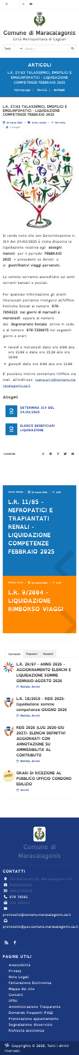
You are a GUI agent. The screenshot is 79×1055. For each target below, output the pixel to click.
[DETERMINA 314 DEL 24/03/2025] (11, 411)
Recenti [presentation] (48, 653)
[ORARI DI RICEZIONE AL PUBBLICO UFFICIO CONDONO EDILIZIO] (9, 776)
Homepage (22, 89)
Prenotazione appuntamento (33, 1018)
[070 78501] (23, 4)
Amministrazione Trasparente (35, 1007)
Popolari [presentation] (31, 653)
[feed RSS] (6, 942)
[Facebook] (58, 454)
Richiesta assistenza (26, 1030)
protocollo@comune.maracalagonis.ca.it (37, 914)
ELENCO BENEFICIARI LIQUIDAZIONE (37, 428)
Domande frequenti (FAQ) (31, 1012)
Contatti (16, 995)
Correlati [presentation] (14, 654)
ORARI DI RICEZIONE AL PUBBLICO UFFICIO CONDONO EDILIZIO (43, 778)
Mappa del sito (22, 989)
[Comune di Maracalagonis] (39, 19)
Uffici (13, 1000)
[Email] (72, 454)
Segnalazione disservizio (30, 1024)
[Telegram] (50, 454)
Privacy (15, 971)
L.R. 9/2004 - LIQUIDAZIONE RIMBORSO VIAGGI (36, 600)
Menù (6, 4)
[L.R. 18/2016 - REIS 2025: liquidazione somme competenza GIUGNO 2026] (9, 702)
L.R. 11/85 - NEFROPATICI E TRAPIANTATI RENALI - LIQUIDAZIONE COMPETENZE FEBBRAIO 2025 (31, 526)
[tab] (15, 654)
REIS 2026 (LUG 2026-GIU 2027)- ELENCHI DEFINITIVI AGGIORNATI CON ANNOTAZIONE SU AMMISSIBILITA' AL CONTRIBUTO (40, 741)
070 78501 (19, 897)
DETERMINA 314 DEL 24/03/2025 (37, 410)
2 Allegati (15, 127)
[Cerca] (72, 48)
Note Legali (19, 977)
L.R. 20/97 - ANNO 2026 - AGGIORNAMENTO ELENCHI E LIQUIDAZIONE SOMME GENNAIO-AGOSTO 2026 (43, 672)
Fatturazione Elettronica (30, 983)
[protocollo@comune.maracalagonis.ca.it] (31, 4)
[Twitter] (65, 454)
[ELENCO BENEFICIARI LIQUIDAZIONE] (11, 429)
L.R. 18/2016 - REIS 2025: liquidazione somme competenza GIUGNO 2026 (41, 704)
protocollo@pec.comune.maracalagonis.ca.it (40, 926)
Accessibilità (19, 965)
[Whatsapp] (43, 454)
